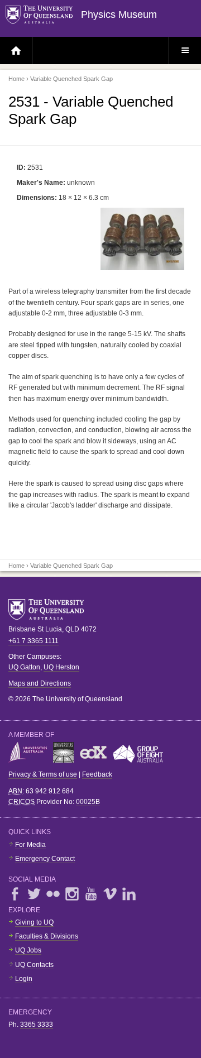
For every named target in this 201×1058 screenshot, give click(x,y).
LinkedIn (129, 894)
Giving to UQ (34, 922)
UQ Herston (61, 667)
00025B (88, 802)
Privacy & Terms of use (42, 774)
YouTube (91, 894)
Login (23, 979)
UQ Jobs (28, 950)
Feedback (97, 774)
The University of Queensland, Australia (50, 609)
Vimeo (110, 894)
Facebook (15, 894)
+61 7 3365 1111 (33, 641)
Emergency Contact (45, 859)
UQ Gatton (24, 667)
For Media (30, 845)
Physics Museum (119, 14)
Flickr (53, 894)
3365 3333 (36, 1024)
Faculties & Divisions (46, 936)
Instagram (72, 894)
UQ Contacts (34, 965)
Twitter (34, 894)
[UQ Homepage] (43, 15)
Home (16, 78)
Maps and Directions (39, 683)
